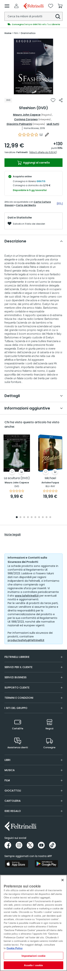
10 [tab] (50, 517)
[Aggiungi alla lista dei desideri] (53, 100)
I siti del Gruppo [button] (15, 708)
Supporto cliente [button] (16, 687)
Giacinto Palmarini (19, 124)
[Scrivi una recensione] (47, 134)
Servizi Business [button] (15, 677)
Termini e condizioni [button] (18, 698)
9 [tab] (46, 517)
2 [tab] (35, 91)
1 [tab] (31, 91)
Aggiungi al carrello (36, 162)
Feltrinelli (22, 152)
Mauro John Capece (27, 115)
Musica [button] (9, 770)
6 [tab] (35, 517)
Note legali (12, 535)
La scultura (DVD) (17, 478)
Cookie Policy (15, 948)
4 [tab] (28, 517)
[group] (33, 24)
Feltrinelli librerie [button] (16, 657)
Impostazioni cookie (33, 955)
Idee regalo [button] (12, 811)
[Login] (16, 6)
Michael (50, 478)
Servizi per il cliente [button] (18, 667)
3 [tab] (24, 517)
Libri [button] (7, 760)
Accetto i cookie (33, 965)
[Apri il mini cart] (60, 6)
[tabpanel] (33, 66)
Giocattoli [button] (12, 790)
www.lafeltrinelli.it (27, 596)
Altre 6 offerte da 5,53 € (43, 152)
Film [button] (7, 780)
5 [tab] (31, 517)
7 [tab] (39, 517)
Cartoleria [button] (12, 801)
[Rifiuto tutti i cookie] (62, 880)
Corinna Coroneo (26, 119)
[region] (33, 923)
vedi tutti (53, 124)
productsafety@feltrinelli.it (26, 640)
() (41, 134)
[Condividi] (61, 100)
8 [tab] (43, 517)
